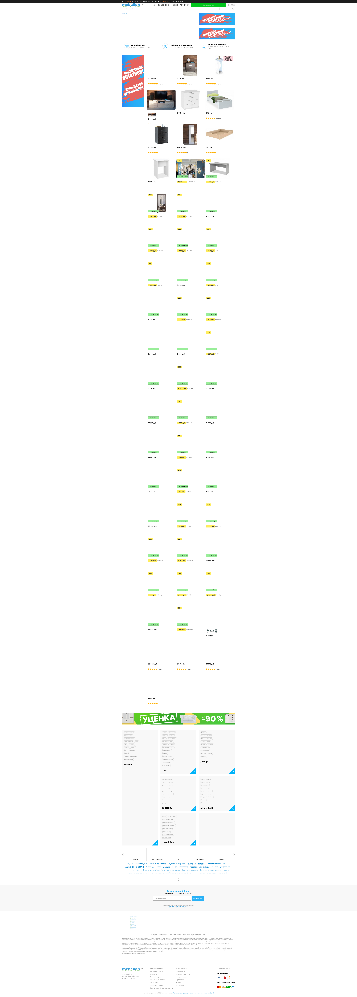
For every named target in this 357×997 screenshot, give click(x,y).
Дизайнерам (180, 971)
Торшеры (164, 744)
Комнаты (164, 753)
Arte (130, 863)
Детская (126, 753)
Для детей (204, 797)
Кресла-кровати (136, 873)
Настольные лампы (167, 741)
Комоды (166, 867)
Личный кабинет (232, 5)
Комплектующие (128, 759)
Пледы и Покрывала (167, 788)
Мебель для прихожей (216, 873)
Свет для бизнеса (167, 756)
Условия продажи (156, 985)
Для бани (203, 800)
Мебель (128, 764)
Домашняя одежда (167, 791)
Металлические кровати (137, 876)
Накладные (204, 857)
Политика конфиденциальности (161, 988)
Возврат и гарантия (183, 977)
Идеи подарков (166, 831)
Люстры (164, 732)
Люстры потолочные (135, 851)
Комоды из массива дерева (133, 870)
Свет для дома (205, 785)
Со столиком (225, 853)
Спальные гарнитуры (216, 876)
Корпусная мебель (129, 732)
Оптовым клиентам (183, 974)
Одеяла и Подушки (167, 782)
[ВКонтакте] (219, 977)
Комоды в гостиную (180, 867)
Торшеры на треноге (221, 857)
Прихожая (131, 744)
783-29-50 (166, 5)
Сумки (172, 803)
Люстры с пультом (136, 857)
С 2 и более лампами (224, 851)
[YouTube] (225, 977)
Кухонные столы (159, 873)
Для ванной (210, 744)
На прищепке (160, 855)
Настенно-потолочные (200, 853)
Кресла (226, 870)
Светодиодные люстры (135, 855)
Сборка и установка (157, 980)
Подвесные (197, 855)
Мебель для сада (205, 782)
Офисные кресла (198, 876)
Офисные (153, 855)
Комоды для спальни (221, 867)
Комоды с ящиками (190, 870)
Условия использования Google (204, 993)
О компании (154, 982)
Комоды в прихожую (200, 867)
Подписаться (197, 898)
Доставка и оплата (145, 1)
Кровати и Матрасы (129, 738)
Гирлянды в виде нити (168, 822)
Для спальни (161, 853)
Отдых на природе (206, 794)
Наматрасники (166, 800)
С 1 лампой (215, 851)
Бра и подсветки (172, 738)
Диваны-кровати (134, 866)
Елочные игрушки (171, 816)
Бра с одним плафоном (178, 851)
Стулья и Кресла (128, 741)
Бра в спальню (183, 857)
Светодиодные (166, 765)
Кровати (149, 873)
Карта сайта (180, 980)
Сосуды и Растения (206, 735)
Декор (204, 761)
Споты (164, 738)
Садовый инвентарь (206, 791)
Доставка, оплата (156, 971)
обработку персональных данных (178, 906)
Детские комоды (196, 864)
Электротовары (166, 762)
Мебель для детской (176, 873)
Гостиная (126, 747)
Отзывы (178, 982)
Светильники (172, 732)
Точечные (172, 735)
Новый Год (168, 842)
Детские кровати (214, 864)
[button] (178, 879)
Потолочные (196, 851)
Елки (163, 816)
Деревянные (225, 855)
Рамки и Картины (205, 741)
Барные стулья (141, 864)
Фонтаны (203, 732)
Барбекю (210, 797)
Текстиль (203, 756)
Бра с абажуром (174, 857)
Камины (203, 744)
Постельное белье (167, 779)
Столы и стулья (166, 837)
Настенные (204, 851)
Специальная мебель (130, 756)
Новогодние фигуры (167, 834)
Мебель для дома (206, 779)
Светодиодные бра (178, 855)
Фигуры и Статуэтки (206, 738)
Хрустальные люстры (136, 853)
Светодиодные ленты (168, 747)
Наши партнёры (181, 968)
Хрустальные (217, 855)
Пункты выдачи (155, 977)
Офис (125, 744)
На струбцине (153, 853)
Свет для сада (205, 788)
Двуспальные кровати (177, 864)
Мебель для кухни (197, 873)
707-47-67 (184, 5)
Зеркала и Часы (205, 750)
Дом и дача (207, 807)
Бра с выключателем (178, 853)
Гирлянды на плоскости (168, 825)
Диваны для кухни (153, 867)
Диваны (225, 863)
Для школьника (157, 857)
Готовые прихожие (157, 864)
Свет (164, 770)
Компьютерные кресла (210, 870)
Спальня (133, 747)
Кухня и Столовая (129, 750)
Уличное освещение (167, 759)
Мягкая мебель (128, 735)
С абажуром (161, 851)
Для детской (165, 803)
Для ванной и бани (167, 785)
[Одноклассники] (229, 977)
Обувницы (188, 876)
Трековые (165, 735)
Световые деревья (167, 828)
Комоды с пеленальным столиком (161, 870)
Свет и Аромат (205, 747)
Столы (136, 741)
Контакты (135, 1)
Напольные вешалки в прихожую (165, 876)
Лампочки (172, 744)
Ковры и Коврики (167, 797)
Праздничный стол (167, 819)
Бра (178, 859)
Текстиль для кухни (167, 794)
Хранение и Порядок (206, 753)
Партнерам (180, 985)
